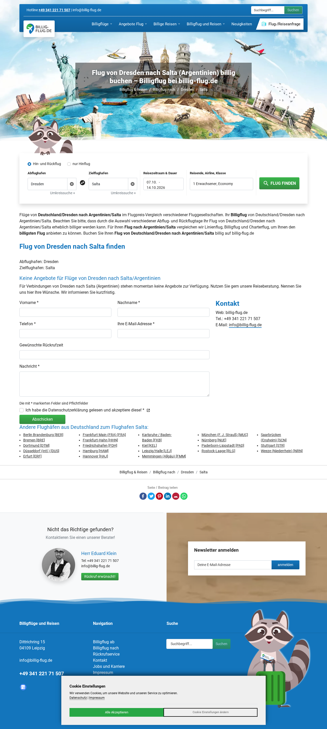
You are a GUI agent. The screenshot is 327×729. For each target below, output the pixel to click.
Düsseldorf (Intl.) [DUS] (41, 451)
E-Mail (175, 496)
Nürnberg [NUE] (214, 440)
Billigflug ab (103, 641)
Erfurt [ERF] (32, 456)
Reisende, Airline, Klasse (208, 173)
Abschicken (42, 419)
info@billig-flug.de (245, 324)
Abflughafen (37, 173)
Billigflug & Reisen (133, 90)
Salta (204, 90)
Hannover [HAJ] (95, 456)
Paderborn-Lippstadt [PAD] (223, 445)
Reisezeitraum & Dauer (160, 173)
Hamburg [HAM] (96, 451)
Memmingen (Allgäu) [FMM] (164, 456)
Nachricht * (29, 366)
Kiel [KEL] (149, 445)
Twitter (151, 496)
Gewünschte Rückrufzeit (41, 345)
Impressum (103, 672)
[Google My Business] (23, 687)
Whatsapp (184, 496)
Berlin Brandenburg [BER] (43, 435)
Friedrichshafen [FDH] (100, 445)
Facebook (143, 496)
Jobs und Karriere (109, 666)
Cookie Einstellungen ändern (211, 712)
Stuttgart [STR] (273, 445)
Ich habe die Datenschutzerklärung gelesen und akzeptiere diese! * (85, 410)
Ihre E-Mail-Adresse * (136, 323)
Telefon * (27, 323)
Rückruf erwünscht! (99, 576)
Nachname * (129, 302)
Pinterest (159, 496)
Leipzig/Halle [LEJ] (157, 451)
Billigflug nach (164, 90)
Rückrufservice (106, 654)
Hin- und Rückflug (47, 164)
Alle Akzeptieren (116, 712)
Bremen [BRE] (34, 440)
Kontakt (100, 660)
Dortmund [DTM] (36, 445)
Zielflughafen (98, 173)
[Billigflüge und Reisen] (39, 28)
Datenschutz (78, 698)
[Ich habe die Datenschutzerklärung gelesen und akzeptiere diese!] (147, 410)
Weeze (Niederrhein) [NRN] (282, 451)
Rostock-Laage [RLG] (218, 451)
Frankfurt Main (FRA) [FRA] (104, 435)
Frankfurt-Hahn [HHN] (100, 440)
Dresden (187, 90)
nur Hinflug (81, 164)
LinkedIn (167, 496)
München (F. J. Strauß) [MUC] (225, 435)
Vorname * (29, 302)
